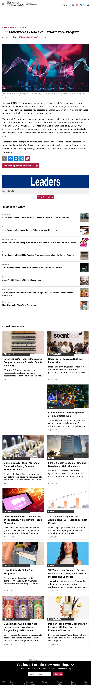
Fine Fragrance (7, 252)
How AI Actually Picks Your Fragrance (19, 305)
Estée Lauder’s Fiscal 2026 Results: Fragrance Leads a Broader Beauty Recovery (39, 255)
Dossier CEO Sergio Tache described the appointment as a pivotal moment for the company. (67, 638)
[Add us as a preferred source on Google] (27, 158)
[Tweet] (21, 158)
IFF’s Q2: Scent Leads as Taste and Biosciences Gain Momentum (67, 465)
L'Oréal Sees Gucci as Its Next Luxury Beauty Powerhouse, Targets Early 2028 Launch (20, 627)
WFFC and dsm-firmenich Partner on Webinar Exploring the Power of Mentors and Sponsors (67, 573)
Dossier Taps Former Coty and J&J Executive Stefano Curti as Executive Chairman (67, 627)
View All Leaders (45, 197)
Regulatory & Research (9, 239)
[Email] (4, 158)
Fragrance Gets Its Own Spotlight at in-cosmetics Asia (66, 414)
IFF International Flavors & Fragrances (33, 37)
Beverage (5, 264)
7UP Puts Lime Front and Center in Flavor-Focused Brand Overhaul (32, 267)
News (12, 27)
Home (4, 27)
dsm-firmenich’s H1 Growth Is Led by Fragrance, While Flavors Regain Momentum (23, 520)
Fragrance (21, 27)
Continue (58, 674)
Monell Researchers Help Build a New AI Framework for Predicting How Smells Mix (39, 242)
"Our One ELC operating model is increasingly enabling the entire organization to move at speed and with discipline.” (23, 373)
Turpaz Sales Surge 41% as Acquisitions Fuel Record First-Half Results (67, 520)
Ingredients (6, 214)
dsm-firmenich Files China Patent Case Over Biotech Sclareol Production (35, 217)
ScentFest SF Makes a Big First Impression (21, 280)
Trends (51, 408)
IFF (19, 103)
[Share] (10, 158)
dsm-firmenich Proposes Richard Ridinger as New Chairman (29, 230)
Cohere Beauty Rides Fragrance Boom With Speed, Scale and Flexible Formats (21, 466)
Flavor (4, 227)
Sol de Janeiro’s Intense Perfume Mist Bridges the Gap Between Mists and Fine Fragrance (38, 294)
